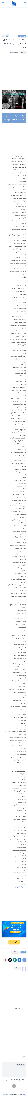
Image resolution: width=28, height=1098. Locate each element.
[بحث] (3, 3)
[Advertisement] (14, 22)
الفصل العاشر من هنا (19, 887)
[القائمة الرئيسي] (25, 3)
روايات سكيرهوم (6, 1094)
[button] (19, 960)
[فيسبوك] (14, 1086)
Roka (22, 52)
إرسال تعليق (20, 1064)
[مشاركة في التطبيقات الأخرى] (5, 960)
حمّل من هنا (14, 942)
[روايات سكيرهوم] (14, 3)
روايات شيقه (22, 36)
